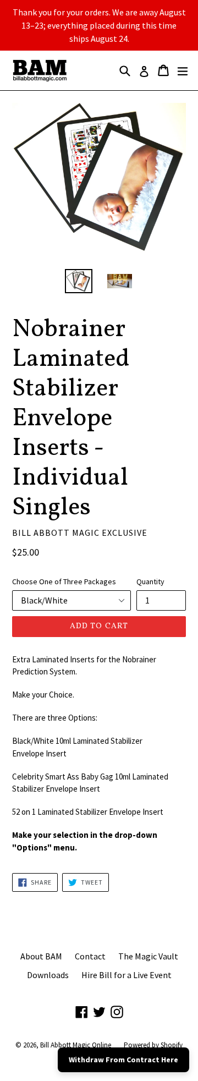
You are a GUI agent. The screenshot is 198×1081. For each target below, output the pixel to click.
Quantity (150, 581)
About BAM (41, 956)
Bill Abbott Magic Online (75, 1045)
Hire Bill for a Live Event (126, 974)
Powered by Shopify (153, 1045)
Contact (90, 956)
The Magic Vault (148, 956)
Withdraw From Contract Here (123, 1059)
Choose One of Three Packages (64, 581)
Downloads (48, 974)
